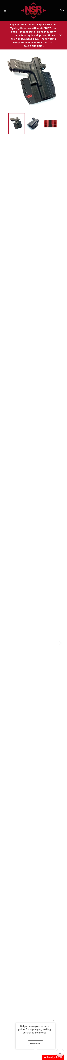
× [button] (53, 1020)
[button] (39, 1057)
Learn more (35, 1043)
